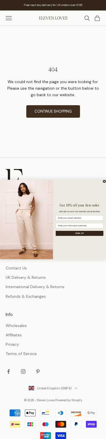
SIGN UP (79, 233)
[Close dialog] (104, 181)
